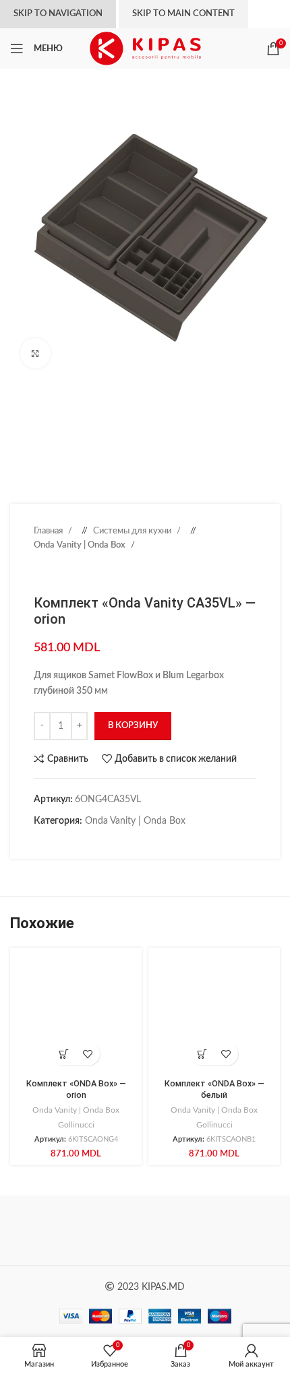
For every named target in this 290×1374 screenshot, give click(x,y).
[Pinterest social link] (67, 842)
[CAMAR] (212, 1230)
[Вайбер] (121, 842)
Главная (49, 530)
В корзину (133, 725)
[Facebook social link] (40, 842)
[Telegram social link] (108, 842)
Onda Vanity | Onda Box (80, 545)
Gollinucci (76, 1125)
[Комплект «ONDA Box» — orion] (76, 1013)
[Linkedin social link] (81, 842)
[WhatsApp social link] (94, 842)
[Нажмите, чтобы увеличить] (35, 353)
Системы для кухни (133, 530)
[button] (64, 1054)
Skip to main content (183, 13)
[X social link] (54, 842)
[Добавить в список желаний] (88, 1054)
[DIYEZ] (77, 1230)
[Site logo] (145, 48)
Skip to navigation (58, 13)
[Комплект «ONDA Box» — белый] (214, 1013)
